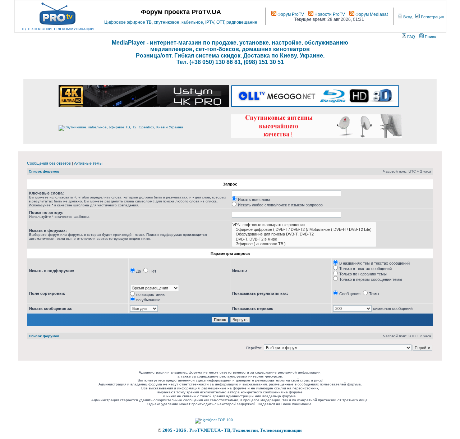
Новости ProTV (329, 14)
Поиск (430, 37)
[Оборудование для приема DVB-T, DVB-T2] (304, 234)
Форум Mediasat (371, 14)
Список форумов (44, 171)
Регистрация (432, 17)
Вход (407, 17)
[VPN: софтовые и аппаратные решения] (304, 225)
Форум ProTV (290, 14)
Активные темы (88, 163)
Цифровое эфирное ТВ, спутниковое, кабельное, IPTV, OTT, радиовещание (180, 22)
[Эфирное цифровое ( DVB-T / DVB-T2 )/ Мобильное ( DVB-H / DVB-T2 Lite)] (304, 229)
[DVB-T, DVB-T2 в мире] (304, 239)
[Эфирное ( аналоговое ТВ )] (304, 244)
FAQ (410, 37)
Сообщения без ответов (49, 163)
